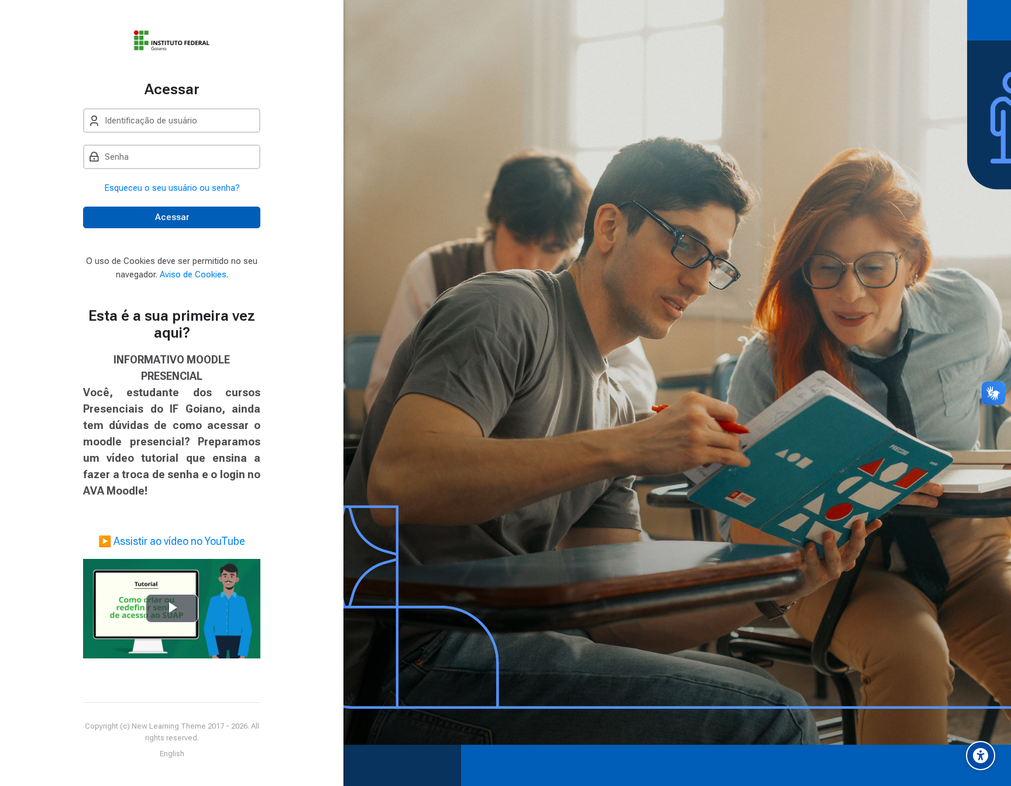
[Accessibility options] (980, 755)
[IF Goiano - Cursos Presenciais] (171, 40)
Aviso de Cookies (193, 274)
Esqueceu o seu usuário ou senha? (172, 188)
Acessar (172, 217)
